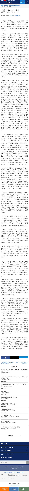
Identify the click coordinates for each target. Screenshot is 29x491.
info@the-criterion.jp (14, 484)
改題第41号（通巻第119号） (15, 15)
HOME (6, 466)
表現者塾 (14, 489)
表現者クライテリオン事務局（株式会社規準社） (14, 472)
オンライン (23, 489)
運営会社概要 (14, 468)
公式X (12, 466)
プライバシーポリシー (19, 466)
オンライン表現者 (7, 457)
